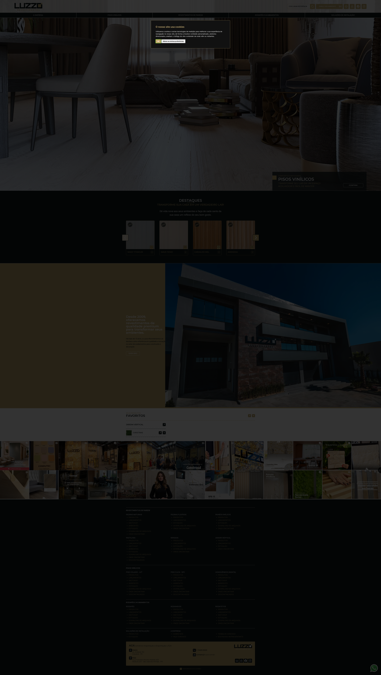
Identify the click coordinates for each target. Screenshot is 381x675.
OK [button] (158, 41)
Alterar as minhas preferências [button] (173, 41)
